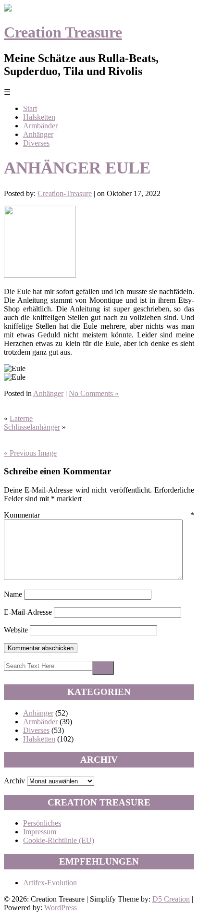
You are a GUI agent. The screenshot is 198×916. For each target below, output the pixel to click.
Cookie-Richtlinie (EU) (58, 840)
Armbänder (40, 126)
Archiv (14, 781)
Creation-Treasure (64, 193)
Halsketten (39, 117)
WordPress (60, 908)
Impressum (39, 832)
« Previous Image (30, 453)
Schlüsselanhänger (32, 427)
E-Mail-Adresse (28, 612)
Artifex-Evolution (50, 883)
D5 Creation (171, 899)
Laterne (21, 418)
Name (13, 594)
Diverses (36, 143)
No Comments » (94, 393)
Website (16, 630)
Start (30, 108)
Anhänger (38, 134)
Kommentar (99, 515)
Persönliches (42, 823)
